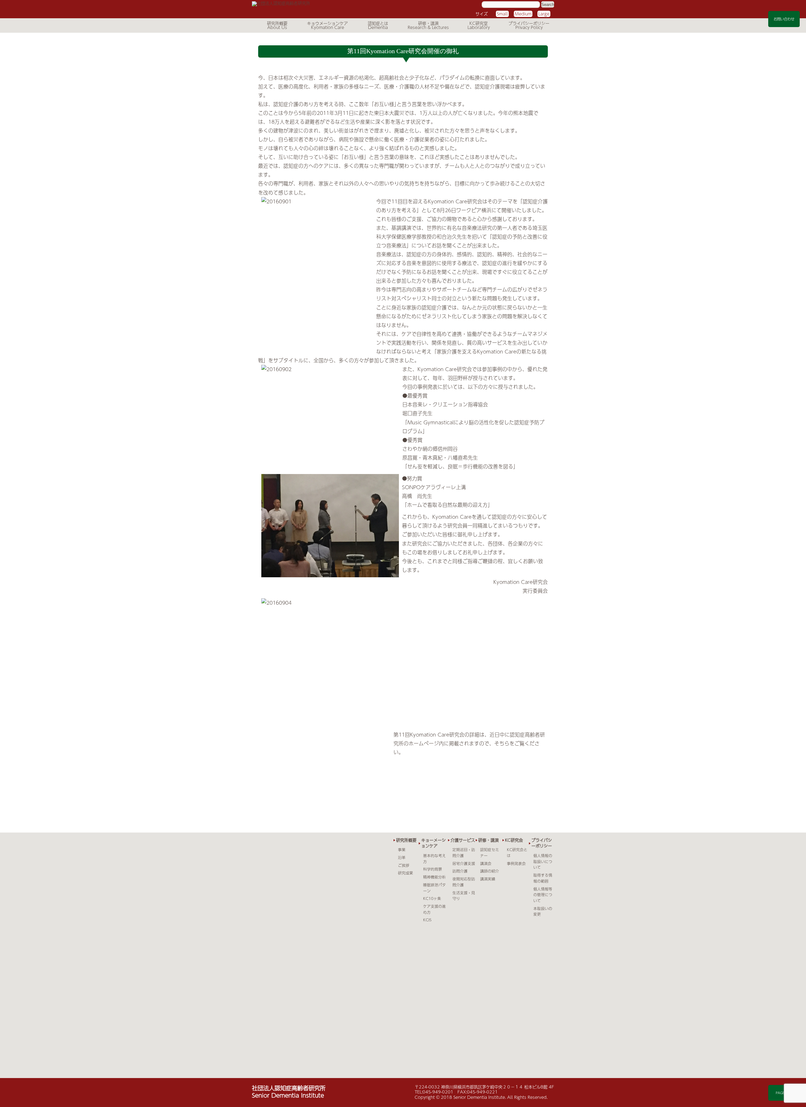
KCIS (427, 920)
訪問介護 (460, 871)
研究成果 (405, 873)
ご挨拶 (403, 865)
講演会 (485, 863)
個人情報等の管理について (542, 894)
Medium (523, 14)
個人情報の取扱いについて (542, 861)
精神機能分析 (434, 877)
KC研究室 (478, 23)
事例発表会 (516, 863)
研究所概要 (277, 23)
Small (502, 14)
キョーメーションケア (433, 843)
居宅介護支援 (463, 863)
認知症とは (378, 23)
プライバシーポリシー (528, 23)
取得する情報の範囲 (542, 878)
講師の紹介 (489, 871)
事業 (402, 849)
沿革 (402, 857)
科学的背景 (432, 869)
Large (543, 14)
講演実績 (487, 879)
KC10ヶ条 (432, 898)
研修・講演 (428, 23)
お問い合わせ (784, 19)
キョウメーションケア (327, 23)
